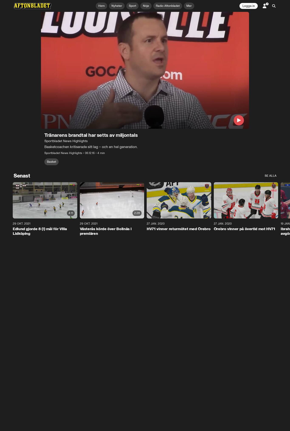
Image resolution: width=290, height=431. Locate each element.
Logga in (248, 6)
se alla (270, 176)
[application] (145, 70)
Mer (189, 6)
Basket (51, 162)
